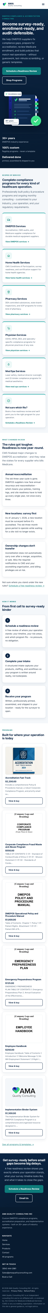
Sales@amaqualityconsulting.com (17, 1273)
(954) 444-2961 (9, 1268)
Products (6, 1248)
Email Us (24, 1198)
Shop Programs (14, 80)
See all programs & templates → (18, 1144)
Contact (5, 1252)
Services (6, 1244)
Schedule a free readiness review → (26, 586)
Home (4, 1240)
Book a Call (7, 1277)
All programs (7, 1257)
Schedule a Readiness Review (21, 71)
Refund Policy (29, 1291)
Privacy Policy (17, 1291)
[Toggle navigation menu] (43, 4)
